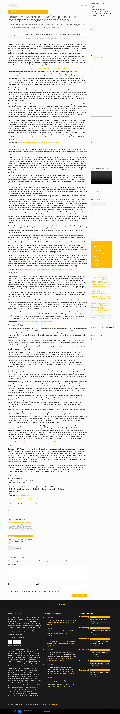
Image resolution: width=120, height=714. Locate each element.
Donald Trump (101, 286)
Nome (10, 584)
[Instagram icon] (109, 704)
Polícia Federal (95, 306)
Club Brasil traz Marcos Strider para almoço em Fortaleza (61, 622)
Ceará (99, 282)
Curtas (96, 247)
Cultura (103, 284)
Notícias (96, 257)
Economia (95, 289)
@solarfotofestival (22, 495)
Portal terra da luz (99, 306)
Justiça (103, 298)
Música (96, 303)
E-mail (37, 584)
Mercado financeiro (100, 300)
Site (62, 584)
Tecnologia (96, 320)
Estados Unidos (99, 291)
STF (105, 315)
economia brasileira (104, 289)
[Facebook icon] (104, 704)
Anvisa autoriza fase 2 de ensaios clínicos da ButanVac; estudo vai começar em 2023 (47, 269)
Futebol (102, 294)
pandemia (107, 303)
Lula (106, 298)
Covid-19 (97, 284)
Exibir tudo (83, 6)
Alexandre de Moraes (96, 277)
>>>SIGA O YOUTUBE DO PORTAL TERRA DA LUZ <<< (48, 68)
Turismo (102, 320)
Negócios (101, 303)
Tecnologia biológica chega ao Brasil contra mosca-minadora (20, 540)
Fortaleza (95, 293)
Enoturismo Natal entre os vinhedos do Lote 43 (25, 504)
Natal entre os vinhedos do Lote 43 (30, 499)
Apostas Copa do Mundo (99, 58)
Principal (96, 260)
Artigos (96, 243)
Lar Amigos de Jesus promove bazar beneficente (35, 321)
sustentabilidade (103, 317)
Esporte (93, 291)
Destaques (97, 250)
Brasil (93, 282)
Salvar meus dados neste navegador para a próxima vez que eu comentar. (34, 591)
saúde (103, 313)
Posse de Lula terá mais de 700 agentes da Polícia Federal (38, 142)
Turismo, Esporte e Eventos (100, 264)
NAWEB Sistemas (52, 704)
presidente (99, 310)
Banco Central (104, 279)
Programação (105, 310)
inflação (105, 296)
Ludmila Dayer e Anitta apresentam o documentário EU (37, 442)
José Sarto (98, 298)
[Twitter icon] (107, 704)
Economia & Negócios (101, 253)
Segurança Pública (99, 315)
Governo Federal (98, 296)
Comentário (12, 564)
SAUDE (99, 313)
